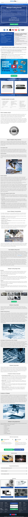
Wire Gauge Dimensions (20, 509)
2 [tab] (13, 94)
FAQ (23, 506)
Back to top (14, 500)
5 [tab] (16, 94)
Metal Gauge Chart (20, 507)
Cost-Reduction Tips (7, 507)
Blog (1, 512)
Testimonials (2, 510)
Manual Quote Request (6, 505)
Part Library (24, 507)
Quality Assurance (24, 505)
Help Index (24, 509)
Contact (1, 511)
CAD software (20, 255)
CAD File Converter (20, 504)
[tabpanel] (7, 87)
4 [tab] (15, 94)
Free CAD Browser (1, 506)
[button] (10, 514)
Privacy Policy (6, 516)
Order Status (6, 510)
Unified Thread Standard (21, 510)
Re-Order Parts (6, 511)
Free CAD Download (1, 504)
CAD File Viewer (20, 506)
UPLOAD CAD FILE (14, 503)
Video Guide (2, 507)
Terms (9, 516)
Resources (24, 508)
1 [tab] (12, 94)
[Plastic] (17, 294)
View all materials (14, 301)
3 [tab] (14, 94)
